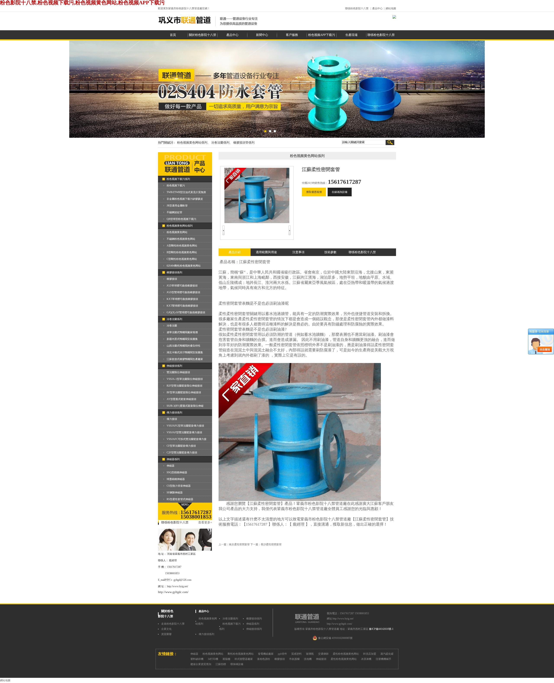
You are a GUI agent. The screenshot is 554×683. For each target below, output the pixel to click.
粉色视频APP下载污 (321, 35)
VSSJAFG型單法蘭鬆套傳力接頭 (185, 425)
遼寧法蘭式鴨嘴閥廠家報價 (182, 332)
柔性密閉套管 (258, 262)
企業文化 (166, 628)
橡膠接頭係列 (174, 272)
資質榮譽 (166, 634)
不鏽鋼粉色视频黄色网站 (181, 238)
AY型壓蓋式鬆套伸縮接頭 (181, 399)
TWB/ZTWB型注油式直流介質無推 (186, 192)
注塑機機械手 (383, 659)
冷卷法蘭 (172, 325)
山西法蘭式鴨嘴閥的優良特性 (183, 345)
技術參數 (330, 252)
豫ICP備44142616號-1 (381, 628)
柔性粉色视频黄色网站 (346, 653)
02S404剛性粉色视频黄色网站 (184, 265)
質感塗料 (296, 653)
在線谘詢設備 (339, 192)
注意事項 (298, 252)
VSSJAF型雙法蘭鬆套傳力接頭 (184, 432)
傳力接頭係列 (174, 412)
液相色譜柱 (263, 659)
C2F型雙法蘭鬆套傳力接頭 (182, 452)
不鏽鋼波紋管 (174, 212)
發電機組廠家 (266, 653)
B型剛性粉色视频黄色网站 (182, 252)
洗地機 (308, 659)
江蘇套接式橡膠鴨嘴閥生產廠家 (185, 359)
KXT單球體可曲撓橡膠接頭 (182, 299)
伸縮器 (170, 465)
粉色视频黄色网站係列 (180, 225)
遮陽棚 (226, 659)
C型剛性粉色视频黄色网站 (182, 259)
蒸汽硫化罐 (386, 653)
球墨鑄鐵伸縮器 (176, 479)
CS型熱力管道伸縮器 (179, 485)
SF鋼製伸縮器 (175, 492)
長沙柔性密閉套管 (271, 544)
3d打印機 (213, 659)
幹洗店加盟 (369, 653)
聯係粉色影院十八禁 (357, 8)
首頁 (173, 35)
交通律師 (323, 653)
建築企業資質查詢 (200, 664)
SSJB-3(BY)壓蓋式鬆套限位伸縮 (185, 405)
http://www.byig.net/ (177, 586)
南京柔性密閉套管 (239, 544)
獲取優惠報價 (314, 192)
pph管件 (282, 653)
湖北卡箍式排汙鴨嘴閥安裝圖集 (185, 352)
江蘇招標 (221, 664)
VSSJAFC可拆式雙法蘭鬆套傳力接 (186, 439)
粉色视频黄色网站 (177, 232)
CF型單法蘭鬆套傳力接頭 (181, 445)
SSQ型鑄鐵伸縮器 (177, 472)
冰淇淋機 (366, 659)
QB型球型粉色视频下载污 (181, 219)
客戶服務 (292, 35)
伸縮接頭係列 (174, 365)
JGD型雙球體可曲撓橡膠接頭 (183, 292)
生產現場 (351, 35)
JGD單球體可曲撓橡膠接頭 (182, 285)
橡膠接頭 (172, 278)
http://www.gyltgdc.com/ (173, 592)
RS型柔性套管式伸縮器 (180, 499)
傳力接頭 (172, 419)
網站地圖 (391, 8)
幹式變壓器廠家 (244, 659)
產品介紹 (235, 252)
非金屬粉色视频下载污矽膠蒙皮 (185, 198)
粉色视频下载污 (176, 185)
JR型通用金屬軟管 (177, 205)
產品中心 (377, 8)
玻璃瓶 (310, 653)
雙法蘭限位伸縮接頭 (178, 372)
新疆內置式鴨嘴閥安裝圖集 (182, 339)
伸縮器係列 (173, 459)
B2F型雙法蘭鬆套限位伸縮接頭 (184, 385)
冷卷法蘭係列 (174, 319)
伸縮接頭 (321, 659)
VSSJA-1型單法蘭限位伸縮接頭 (185, 379)
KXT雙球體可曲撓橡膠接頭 (182, 305)
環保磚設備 (236, 664)
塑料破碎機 (196, 659)
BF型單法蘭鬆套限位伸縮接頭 (184, 392)
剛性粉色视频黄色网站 (241, 653)
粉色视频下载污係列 (178, 179)
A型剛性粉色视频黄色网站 (182, 245)
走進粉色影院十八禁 (173, 623)
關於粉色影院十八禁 (202, 35)
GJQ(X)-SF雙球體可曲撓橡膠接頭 (186, 312)
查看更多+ (205, 522)
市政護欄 (294, 659)
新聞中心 (262, 35)
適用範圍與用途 (266, 252)
